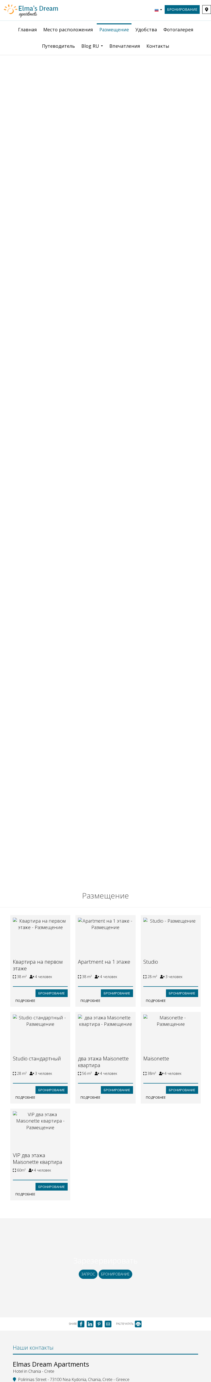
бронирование (182, 9)
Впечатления (124, 46)
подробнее (25, 1000)
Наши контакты (33, 1347)
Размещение (114, 29)
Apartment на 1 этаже (104, 961)
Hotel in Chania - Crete (33, 1371)
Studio (150, 961)
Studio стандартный (37, 1058)
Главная (27, 29)
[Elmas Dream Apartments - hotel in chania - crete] (31, 10)
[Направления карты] (206, 9)
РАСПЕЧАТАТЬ (125, 1324)
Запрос (88, 1274)
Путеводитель (58, 46)
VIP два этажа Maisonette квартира (37, 1158)
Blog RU (90, 46)
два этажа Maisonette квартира (103, 1062)
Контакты (157, 46)
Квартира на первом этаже (38, 965)
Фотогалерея (178, 29)
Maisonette (156, 1058)
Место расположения (68, 29)
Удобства (146, 29)
